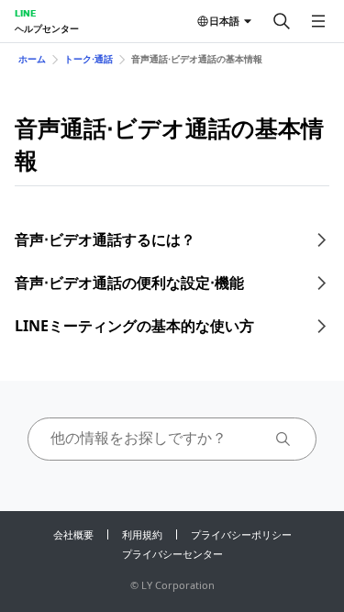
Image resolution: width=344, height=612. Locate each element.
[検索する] (281, 21)
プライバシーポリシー (241, 534)
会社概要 (73, 534)
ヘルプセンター (47, 28)
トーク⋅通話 (88, 58)
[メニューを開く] (318, 21)
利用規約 (142, 534)
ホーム (32, 58)
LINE (25, 12)
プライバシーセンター (172, 554)
